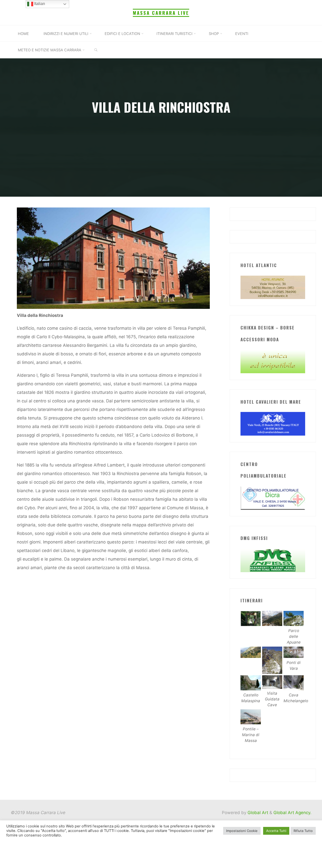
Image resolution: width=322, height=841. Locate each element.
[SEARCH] (95, 50)
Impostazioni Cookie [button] (242, 831)
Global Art (257, 812)
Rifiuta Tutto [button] (303, 831)
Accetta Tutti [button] (276, 831)
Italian (39, 4)
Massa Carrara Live (161, 12)
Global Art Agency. (292, 812)
